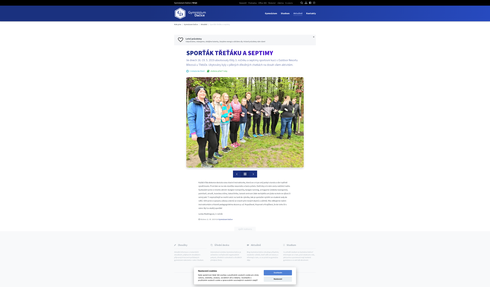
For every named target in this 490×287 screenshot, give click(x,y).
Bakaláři (243, 3)
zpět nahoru (245, 229)
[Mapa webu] (306, 3)
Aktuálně (297, 13)
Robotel (272, 3)
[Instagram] (314, 3)
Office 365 (262, 3)
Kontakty (311, 13)
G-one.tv (289, 3)
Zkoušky (182, 245)
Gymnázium (271, 13)
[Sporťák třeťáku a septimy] (245, 122)
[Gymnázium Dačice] (190, 13)
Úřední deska (222, 245)
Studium (285, 13)
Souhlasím (278, 273)
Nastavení (278, 279)
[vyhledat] (302, 3)
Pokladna (252, 3)
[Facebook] (310, 3)
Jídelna (280, 3)
